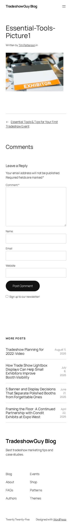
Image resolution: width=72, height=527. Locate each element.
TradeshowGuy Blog (21, 6)
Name (9, 231)
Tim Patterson (27, 45)
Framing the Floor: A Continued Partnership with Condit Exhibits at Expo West (30, 413)
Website (10, 265)
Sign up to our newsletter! (24, 296)
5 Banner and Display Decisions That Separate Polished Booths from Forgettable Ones (31, 393)
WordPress (59, 519)
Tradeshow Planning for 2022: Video (25, 351)
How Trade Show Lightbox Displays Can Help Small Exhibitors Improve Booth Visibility (26, 371)
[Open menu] (64, 6)
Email (9, 248)
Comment (12, 185)
